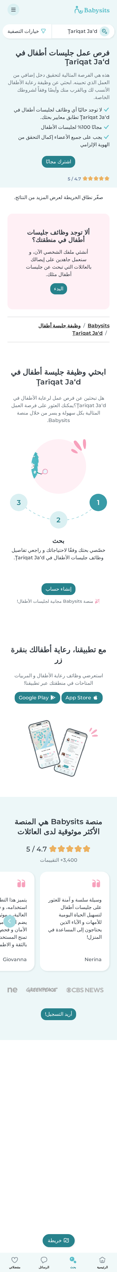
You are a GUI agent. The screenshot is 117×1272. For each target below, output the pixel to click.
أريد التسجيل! (58, 1014)
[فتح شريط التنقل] (13, 10)
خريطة (55, 1240)
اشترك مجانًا (58, 162)
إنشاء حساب (58, 589)
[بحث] (105, 31)
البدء (58, 289)
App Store (79, 698)
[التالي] (9, 921)
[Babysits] (92, 9)
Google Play (34, 698)
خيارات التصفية (23, 31)
